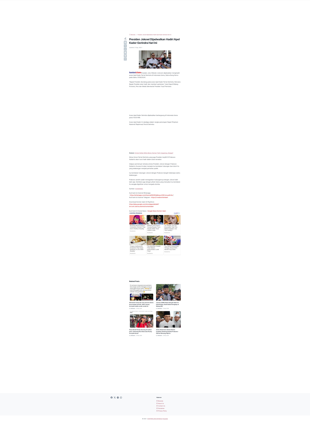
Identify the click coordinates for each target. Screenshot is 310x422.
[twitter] (125, 45)
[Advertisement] (155, 19)
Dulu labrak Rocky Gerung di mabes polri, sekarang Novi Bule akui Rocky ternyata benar (140, 331)
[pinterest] (125, 55)
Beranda (160, 401)
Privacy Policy (162, 411)
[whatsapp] (125, 49)
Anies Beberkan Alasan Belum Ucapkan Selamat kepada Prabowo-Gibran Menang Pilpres (167, 331)
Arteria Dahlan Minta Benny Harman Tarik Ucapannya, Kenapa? (154, 153)
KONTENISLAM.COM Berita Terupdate (157, 418)
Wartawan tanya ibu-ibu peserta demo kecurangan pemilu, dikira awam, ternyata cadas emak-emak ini (141, 304)
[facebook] (125, 42)
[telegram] (125, 52)
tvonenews (139, 189)
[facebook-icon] (112, 398)
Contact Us (161, 406)
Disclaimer (161, 408)
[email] (125, 59)
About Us (161, 403)
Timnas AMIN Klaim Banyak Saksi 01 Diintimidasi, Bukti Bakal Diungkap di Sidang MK (167, 304)
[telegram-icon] (118, 398)
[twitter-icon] (115, 398)
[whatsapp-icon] (121, 398)
